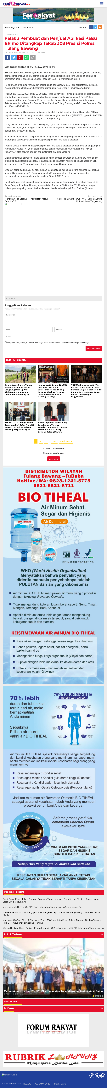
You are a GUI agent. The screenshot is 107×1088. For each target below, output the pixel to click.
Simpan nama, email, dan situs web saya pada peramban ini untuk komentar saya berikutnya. (48, 342)
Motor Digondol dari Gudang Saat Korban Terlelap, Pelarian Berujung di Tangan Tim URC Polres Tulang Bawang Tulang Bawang (52, 427)
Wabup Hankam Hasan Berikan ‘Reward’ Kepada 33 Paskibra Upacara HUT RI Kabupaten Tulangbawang (53, 928)
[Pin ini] (20, 57)
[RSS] (100, 27)
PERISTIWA (30, 53)
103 (54, 441)
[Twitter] (95, 27)
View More (53, 459)
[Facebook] (91, 27)
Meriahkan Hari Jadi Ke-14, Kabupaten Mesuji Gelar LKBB (26, 199)
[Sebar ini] (7, 57)
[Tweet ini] (14, 57)
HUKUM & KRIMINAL (17, 53)
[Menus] (101, 3)
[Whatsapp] (26, 57)
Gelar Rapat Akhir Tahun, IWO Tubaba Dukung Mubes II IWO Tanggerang (79, 199)
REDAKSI (27, 1084)
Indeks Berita (60, 1084)
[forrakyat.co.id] (17, 3)
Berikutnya (66, 441)
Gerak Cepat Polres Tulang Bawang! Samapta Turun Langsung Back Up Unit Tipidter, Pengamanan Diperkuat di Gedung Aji (18, 390)
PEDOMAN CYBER (43, 1084)
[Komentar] (33, 57)
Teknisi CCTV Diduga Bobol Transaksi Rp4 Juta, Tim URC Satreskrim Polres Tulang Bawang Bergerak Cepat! (19, 426)
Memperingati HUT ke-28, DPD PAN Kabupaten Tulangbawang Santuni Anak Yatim (43, 907)
